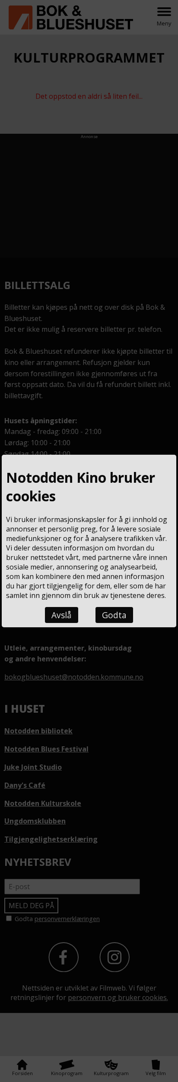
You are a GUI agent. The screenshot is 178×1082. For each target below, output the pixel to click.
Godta (114, 615)
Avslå (61, 615)
